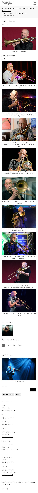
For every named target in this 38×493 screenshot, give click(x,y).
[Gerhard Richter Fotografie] (8, 3)
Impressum (32, 482)
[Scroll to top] (33, 489)
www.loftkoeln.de (7, 424)
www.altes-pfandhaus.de (10, 449)
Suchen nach (6, 386)
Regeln (18, 394)
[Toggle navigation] (34, 3)
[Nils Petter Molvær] (19, 369)
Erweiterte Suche (8, 394)
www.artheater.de (7, 437)
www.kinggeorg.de (8, 462)
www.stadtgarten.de (8, 410)
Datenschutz (7, 484)
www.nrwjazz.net (7, 475)
